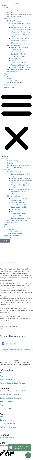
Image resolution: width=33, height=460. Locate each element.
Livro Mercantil (16, 58)
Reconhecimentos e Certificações (19, 14)
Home (6, 5)
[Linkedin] (12, 454)
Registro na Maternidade (19, 65)
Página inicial (4, 349)
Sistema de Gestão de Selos (21, 67)
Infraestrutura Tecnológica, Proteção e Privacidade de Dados (20, 34)
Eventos (10, 12)
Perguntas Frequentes (11, 85)
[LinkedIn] (14, 343)
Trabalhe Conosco (13, 80)
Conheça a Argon (13, 10)
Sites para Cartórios (18, 43)
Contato (6, 76)
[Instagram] (2, 454)
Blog (5, 74)
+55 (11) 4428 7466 (7, 437)
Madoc (13, 60)
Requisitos (3, 376)
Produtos (7, 19)
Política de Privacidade (15, 16)
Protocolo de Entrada (18, 63)
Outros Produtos (5, 408)
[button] (16, 121)
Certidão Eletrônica (18, 52)
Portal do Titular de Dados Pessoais (12, 383)
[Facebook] (7, 343)
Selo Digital (27, 349)
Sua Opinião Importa (14, 83)
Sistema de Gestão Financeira (21, 30)
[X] (10, 343)
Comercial (10, 78)
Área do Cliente (9, 87)
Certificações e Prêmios (8, 423)
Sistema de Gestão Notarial (20, 27)
